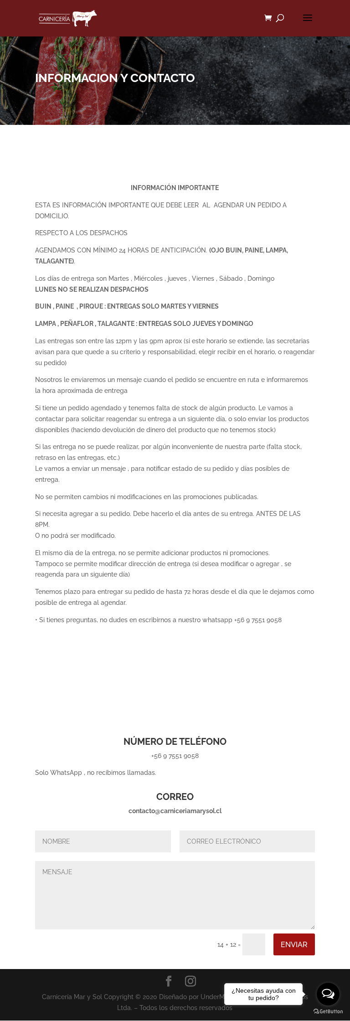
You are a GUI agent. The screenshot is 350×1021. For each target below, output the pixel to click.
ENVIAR (294, 944)
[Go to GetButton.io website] (328, 1012)
